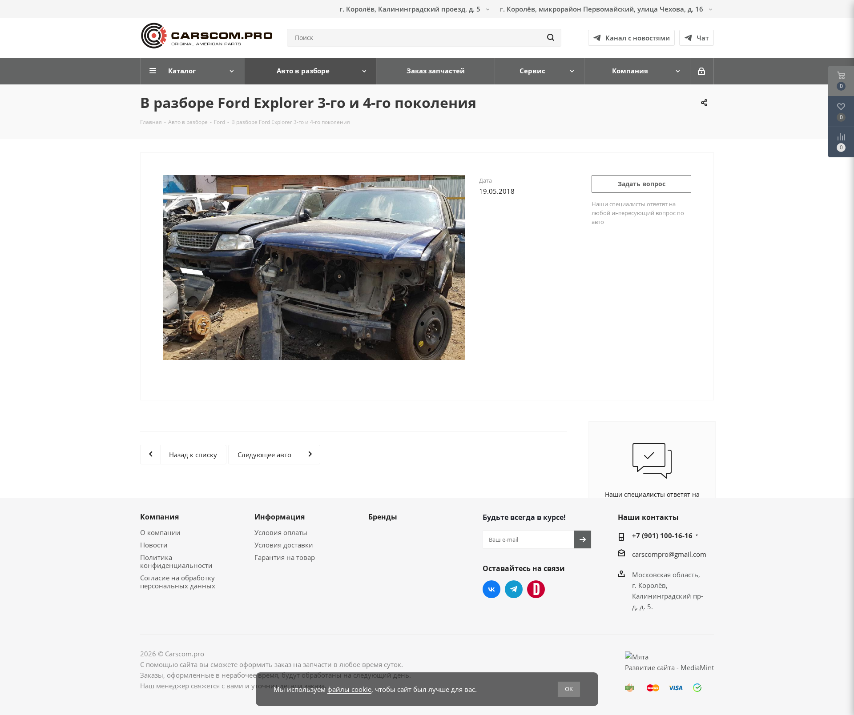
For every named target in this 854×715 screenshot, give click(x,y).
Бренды (382, 517)
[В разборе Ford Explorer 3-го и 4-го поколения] (314, 266)
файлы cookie (349, 689)
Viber (536, 589)
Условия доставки (283, 544)
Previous (147, 276)
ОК (569, 689)
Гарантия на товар (284, 557)
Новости (154, 544)
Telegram (514, 589)
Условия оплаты (280, 532)
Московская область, (666, 574)
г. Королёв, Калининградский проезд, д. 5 (410, 8)
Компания (159, 517)
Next (481, 276)
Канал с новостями (637, 37)
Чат (703, 37)
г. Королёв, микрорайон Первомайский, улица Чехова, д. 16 (602, 8)
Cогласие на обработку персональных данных (177, 581)
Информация (279, 517)
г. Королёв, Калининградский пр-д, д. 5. (667, 596)
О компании (160, 532)
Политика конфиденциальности (176, 561)
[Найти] (550, 38)
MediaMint (697, 667)
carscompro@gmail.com (669, 554)
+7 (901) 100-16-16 (662, 535)
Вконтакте (491, 589)
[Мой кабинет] (702, 71)
